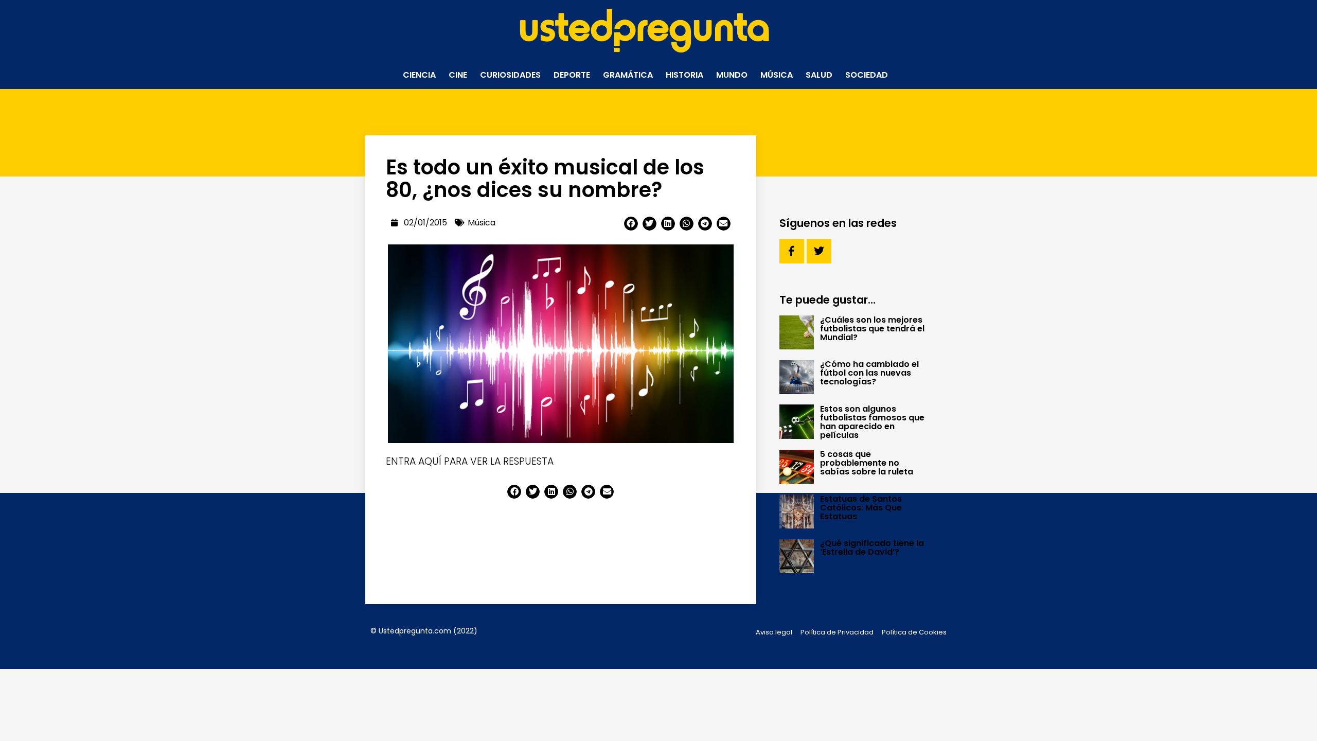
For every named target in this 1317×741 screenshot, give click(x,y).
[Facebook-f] (791, 251)
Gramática (628, 75)
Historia (684, 75)
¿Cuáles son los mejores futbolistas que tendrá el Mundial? (872, 328)
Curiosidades (510, 75)
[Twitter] (819, 251)
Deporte (572, 75)
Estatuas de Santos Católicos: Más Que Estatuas (861, 507)
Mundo (732, 75)
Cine (458, 75)
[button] (631, 224)
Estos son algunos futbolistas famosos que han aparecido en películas (872, 422)
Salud (819, 75)
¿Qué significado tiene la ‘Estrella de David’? (872, 547)
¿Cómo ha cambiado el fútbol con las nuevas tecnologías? (869, 372)
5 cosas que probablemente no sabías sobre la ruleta (866, 463)
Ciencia (419, 75)
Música (776, 75)
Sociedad (866, 75)
